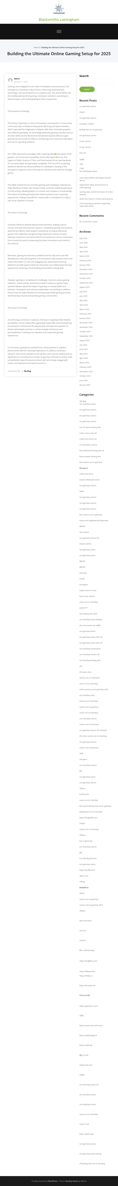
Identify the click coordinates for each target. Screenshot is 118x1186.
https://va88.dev (86, 1045)
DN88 (82, 159)
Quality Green (72, 1181)
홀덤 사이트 (83, 1055)
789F (81, 753)
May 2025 (84, 300)
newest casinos (85, 544)
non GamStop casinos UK (89, 654)
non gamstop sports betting (90, 1154)
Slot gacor (83, 468)
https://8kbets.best (87, 971)
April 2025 (84, 305)
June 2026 (84, 243)
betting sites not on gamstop (90, 129)
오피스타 (82, 930)
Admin (17, 79)
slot (80, 666)
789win (82, 788)
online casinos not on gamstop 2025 (93, 689)
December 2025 (86, 269)
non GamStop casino (87, 404)
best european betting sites (90, 456)
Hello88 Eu (83, 887)
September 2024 (86, 336)
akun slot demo (85, 920)
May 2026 (84, 247)
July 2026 (83, 238)
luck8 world (84, 794)
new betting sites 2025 (88, 614)
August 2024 (85, 340)
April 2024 (84, 358)
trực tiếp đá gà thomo (88, 858)
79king (82, 881)
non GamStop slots (86, 695)
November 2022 (86, 371)
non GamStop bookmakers (90, 648)
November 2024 (86, 327)
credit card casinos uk (88, 439)
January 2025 (85, 318)
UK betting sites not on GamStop (92, 1163)
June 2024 (84, 349)
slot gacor (83, 759)
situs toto (83, 573)
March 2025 (84, 309)
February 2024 (85, 367)
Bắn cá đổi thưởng (86, 950)
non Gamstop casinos (88, 847)
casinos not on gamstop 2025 (91, 905)
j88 (80, 771)
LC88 (82, 168)
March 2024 (84, 362)
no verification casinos (88, 445)
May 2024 (84, 354)
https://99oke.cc (86, 976)
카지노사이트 (84, 995)
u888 (81, 1015)
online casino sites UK (88, 433)
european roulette (86, 124)
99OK (81, 491)
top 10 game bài (85, 841)
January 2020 (85, 385)
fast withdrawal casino (88, 171)
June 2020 (84, 380)
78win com (83, 876)
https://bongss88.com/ (88, 817)
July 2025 (83, 291)
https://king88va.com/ (88, 961)
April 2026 (84, 251)
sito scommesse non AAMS (90, 625)
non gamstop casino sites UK (90, 637)
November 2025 (86, 274)
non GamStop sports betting (90, 619)
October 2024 (85, 331)
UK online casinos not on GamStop (93, 736)
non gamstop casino (87, 549)
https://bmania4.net (87, 985)
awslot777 (83, 608)
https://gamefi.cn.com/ (89, 1006)
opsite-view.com (85, 1065)
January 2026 (85, 265)
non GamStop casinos (88, 718)
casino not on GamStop (88, 602)
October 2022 (85, 376)
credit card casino (86, 474)
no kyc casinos (85, 141)
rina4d (82, 578)
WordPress (52, 1181)
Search (84, 76)
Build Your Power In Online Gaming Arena (96, 199)
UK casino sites (85, 672)
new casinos (84, 532)
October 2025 (85, 278)
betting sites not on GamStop (90, 812)
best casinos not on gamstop (90, 462)
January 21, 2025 (21, 82)
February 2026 (85, 260)
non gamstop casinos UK (89, 538)
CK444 (82, 112)
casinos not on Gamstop (89, 724)
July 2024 (83, 345)
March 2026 (84, 256)
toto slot (82, 153)
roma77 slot (84, 1124)
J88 (55, 154)
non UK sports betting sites (90, 427)
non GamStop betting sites (89, 660)
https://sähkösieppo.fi (88, 1035)
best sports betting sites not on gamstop (95, 806)
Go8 (81, 164)
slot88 (81, 1075)
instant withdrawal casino (89, 480)
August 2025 (85, 287)
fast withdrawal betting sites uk (91, 450)
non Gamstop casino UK (89, 1084)
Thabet (82, 823)
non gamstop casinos (87, 106)
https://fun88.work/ (87, 870)
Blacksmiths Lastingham (59, 19)
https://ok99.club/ (86, 1134)
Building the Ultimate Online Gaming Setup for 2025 (62, 47)
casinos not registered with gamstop (93, 520)
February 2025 (85, 314)
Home (36, 47)
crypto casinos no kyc (87, 590)
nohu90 (82, 940)
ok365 (81, 893)
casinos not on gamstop (88, 707)
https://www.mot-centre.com (91, 1025)
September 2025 (86, 283)
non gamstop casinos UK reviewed (93, 730)
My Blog (27, 371)
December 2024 (86, 322)
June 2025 (84, 296)
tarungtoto (83, 584)
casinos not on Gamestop (89, 678)
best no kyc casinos (87, 596)
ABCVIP (82, 526)
